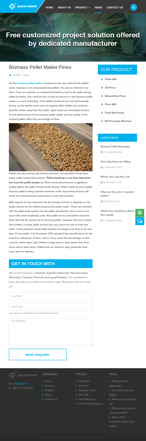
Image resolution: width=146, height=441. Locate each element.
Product (81, 7)
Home (49, 7)
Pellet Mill (83, 381)
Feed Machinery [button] (114, 112)
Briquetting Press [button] (115, 95)
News (98, 7)
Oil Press (83, 385)
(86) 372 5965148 (22, 388)
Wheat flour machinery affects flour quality (122, 421)
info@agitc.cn (20, 383)
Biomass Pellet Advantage (115, 146)
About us (50, 385)
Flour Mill (83, 394)
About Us (64, 7)
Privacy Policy (51, 313)
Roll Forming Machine (90, 403)
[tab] (117, 79)
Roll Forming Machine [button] (118, 121)
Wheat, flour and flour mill (115, 176)
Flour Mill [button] (110, 104)
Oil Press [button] (110, 87)
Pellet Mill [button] (111, 79)
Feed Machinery (87, 399)
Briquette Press (87, 390)
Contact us (115, 7)
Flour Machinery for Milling (116, 161)
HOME (16, 75)
